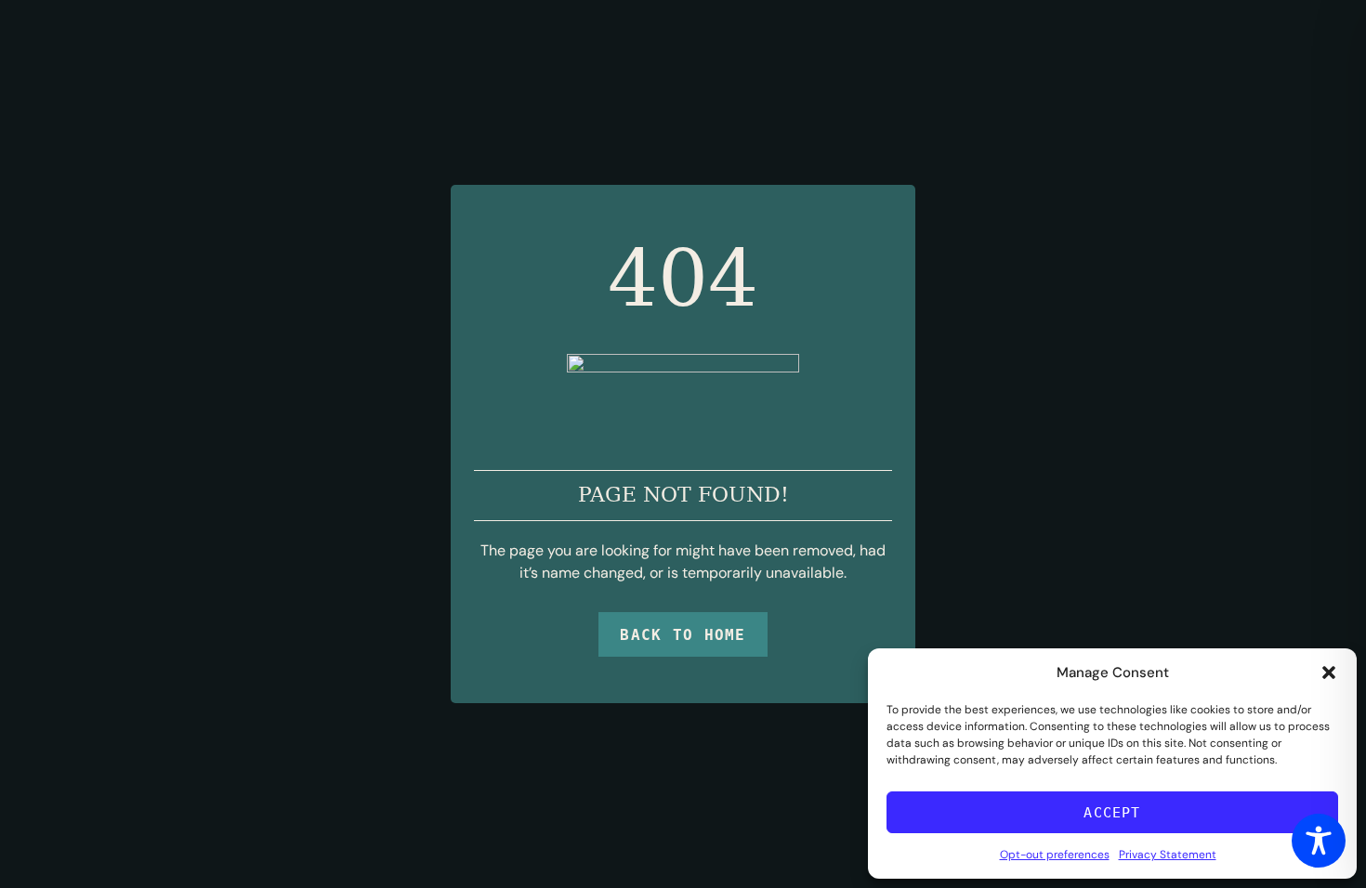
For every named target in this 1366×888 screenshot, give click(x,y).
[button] (1329, 672)
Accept (1112, 813)
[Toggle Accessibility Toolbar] (1318, 840)
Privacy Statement (1167, 854)
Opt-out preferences (1055, 854)
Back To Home (682, 635)
